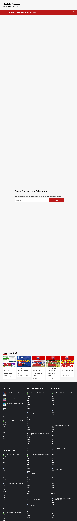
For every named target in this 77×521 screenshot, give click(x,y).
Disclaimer (33, 12)
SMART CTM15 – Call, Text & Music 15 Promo (15, 398)
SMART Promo (7, 388)
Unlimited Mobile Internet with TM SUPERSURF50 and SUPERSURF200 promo (52, 372)
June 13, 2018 (51, 378)
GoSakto (24, 361)
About (5, 12)
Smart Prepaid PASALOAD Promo (13, 409)
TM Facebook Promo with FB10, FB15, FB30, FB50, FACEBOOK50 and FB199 (38, 372)
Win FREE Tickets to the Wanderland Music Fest (64, 448)
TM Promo (54, 494)
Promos (20, 365)
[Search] (73, 12)
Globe (20, 361)
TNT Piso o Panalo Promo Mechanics (13, 468)
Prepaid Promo (22, 363)
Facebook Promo (36, 361)
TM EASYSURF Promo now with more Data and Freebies (67, 370)
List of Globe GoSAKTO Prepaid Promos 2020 (23, 370)
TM (38, 363)
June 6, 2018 (65, 375)
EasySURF (64, 361)
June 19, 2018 (36, 378)
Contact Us (11, 12)
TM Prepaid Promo (37, 365)
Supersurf (54, 361)
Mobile (5, 365)
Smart (9, 365)
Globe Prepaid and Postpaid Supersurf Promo (63, 410)
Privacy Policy (25, 12)
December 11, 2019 (22, 375)
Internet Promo (7, 363)
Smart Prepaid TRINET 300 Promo (13, 454)
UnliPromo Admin (8, 375)
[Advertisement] (38, 26)
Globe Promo (55, 388)
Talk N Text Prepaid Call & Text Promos (14, 512)
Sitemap (17, 12)
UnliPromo (11, 4)
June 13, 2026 (7, 376)
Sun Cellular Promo (33, 500)
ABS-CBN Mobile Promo (35, 388)
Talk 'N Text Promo (9, 450)
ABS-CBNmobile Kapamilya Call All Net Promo (40, 454)
